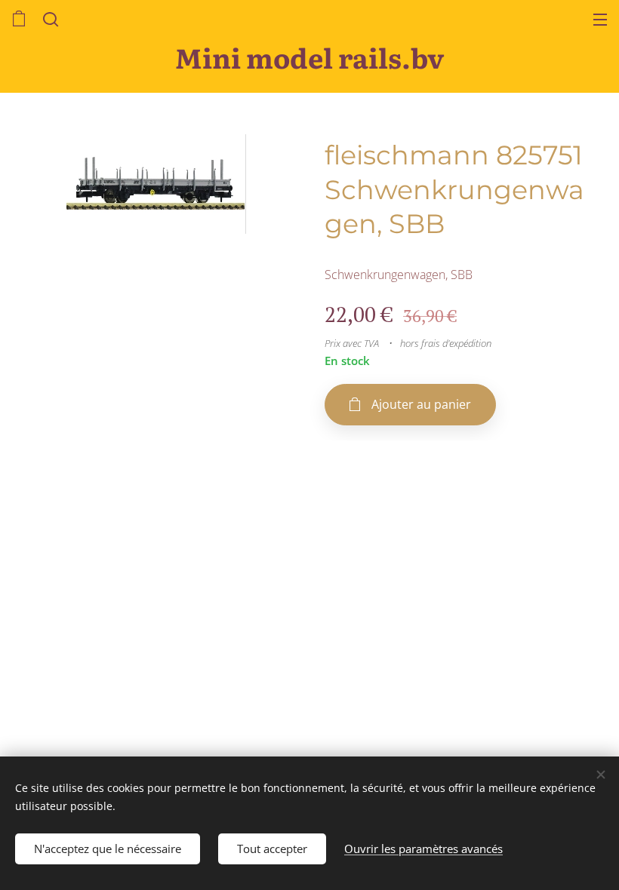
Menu (600, 19)
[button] (49, 19)
